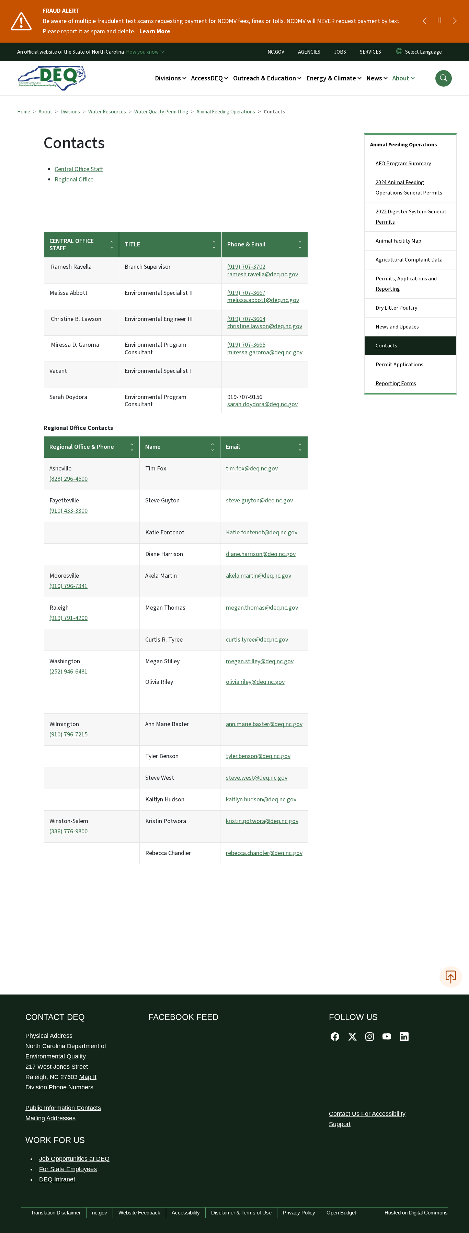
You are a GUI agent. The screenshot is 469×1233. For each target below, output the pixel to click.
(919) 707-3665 (246, 345)
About (45, 111)
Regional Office (74, 179)
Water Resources (107, 111)
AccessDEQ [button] (207, 78)
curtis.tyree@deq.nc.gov (257, 639)
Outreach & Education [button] (264, 78)
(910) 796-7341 (68, 586)
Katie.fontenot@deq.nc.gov (261, 532)
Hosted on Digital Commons (416, 1212)
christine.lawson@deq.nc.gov (264, 326)
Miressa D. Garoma (74, 345)
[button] (443, 78)
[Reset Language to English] (399, 52)
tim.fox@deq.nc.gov (252, 468)
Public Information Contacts (63, 1107)
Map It (87, 1077)
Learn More (154, 31)
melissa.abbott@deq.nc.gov (263, 300)
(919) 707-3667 (246, 293)
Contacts (386, 345)
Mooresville (68, 580)
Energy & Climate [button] (331, 78)
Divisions (70, 111)
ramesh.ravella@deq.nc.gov (262, 274)
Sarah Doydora (68, 397)
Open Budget (341, 1212)
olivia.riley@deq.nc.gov (255, 682)
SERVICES (370, 52)
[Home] (52, 70)
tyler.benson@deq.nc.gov (258, 756)
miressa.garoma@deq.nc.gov (264, 352)
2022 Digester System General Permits (411, 217)
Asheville (68, 473)
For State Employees (68, 1169)
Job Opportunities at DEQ (74, 1158)
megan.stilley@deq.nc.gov (260, 661)
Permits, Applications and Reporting (406, 284)
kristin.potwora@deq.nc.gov (262, 821)
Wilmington (68, 729)
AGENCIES (309, 52)
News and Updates (397, 327)
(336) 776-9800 (68, 831)
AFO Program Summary (403, 163)
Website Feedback (139, 1212)
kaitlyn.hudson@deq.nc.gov (261, 799)
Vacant (58, 371)
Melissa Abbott (68, 293)
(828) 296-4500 (68, 479)
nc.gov (99, 1212)
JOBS (340, 52)
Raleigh (68, 612)
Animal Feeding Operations (225, 111)
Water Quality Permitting (161, 111)
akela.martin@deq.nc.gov (258, 575)
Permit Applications (399, 364)
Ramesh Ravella (70, 267)
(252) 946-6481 (68, 671)
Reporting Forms (396, 383)
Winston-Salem (68, 826)
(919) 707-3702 (246, 267)
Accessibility (186, 1212)
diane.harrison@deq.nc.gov (261, 554)
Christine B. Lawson (75, 319)
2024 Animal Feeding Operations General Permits (409, 188)
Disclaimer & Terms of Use (241, 1212)
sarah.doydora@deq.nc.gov (262, 404)
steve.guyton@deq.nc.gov (259, 500)
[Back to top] (450, 977)
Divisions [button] (168, 78)
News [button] (374, 78)
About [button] (400, 78)
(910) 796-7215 (68, 734)
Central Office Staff (79, 169)
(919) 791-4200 (68, 618)
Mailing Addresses (50, 1118)
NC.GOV (275, 52)
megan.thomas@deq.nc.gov (262, 607)
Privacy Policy (299, 1212)
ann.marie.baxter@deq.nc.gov (264, 724)
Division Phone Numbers (59, 1087)
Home (23, 111)
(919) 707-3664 (246, 319)
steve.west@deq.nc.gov (256, 778)
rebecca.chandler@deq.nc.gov (264, 853)
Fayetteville (68, 505)
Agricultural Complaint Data (409, 260)
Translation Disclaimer (56, 1212)
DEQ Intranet (57, 1179)
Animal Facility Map (398, 241)
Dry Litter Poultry (396, 308)
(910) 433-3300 (68, 511)
